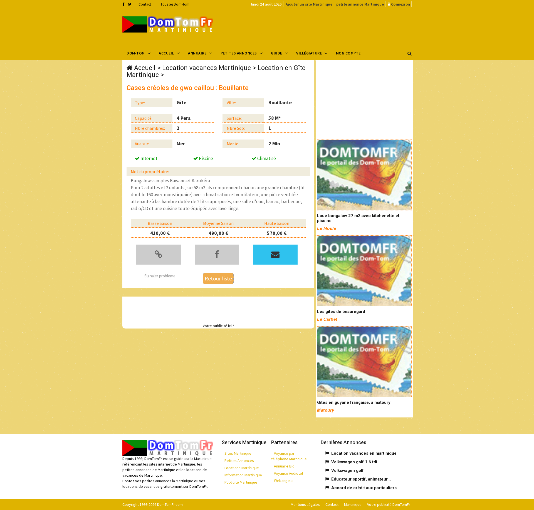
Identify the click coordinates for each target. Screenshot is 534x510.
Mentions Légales (305, 504)
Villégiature (309, 53)
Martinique (353, 504)
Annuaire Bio (284, 466)
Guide (276, 53)
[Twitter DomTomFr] (129, 4)
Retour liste (218, 278)
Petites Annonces (239, 53)
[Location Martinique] (364, 175)
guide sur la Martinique (193, 458)
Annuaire (197, 53)
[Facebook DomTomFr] (123, 4)
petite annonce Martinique (360, 4)
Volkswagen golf (347, 470)
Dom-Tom (136, 53)
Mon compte (348, 53)
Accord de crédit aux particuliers (364, 487)
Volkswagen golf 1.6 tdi (354, 461)
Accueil (166, 53)
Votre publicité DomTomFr (388, 504)
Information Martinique (243, 474)
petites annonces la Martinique (167, 480)
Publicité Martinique (240, 482)
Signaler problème (159, 275)
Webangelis (283, 480)
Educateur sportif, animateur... (361, 479)
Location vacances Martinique (206, 68)
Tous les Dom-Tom (174, 4)
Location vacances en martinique (364, 453)
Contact (145, 4)
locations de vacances (141, 486)
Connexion (400, 4)
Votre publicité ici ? (218, 325)
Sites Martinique (237, 453)
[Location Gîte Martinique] (167, 24)
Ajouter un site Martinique (309, 4)
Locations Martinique (241, 467)
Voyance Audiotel (288, 473)
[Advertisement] (323, 26)
